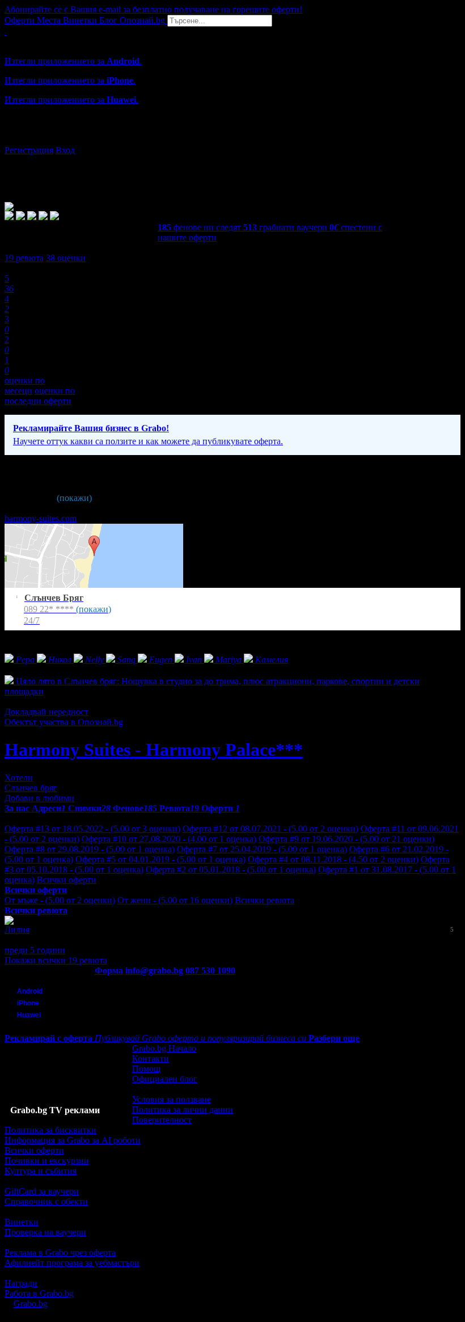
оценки (66, 258)
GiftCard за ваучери (42, 1191)
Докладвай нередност (46, 712)
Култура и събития (41, 1171)
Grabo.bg (31, 1303)
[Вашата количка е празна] (6, 31)
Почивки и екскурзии (47, 1160)
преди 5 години (35, 950)
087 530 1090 (210, 970)
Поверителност (162, 1120)
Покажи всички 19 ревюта (56, 960)
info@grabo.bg (154, 970)
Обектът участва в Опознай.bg (64, 722)
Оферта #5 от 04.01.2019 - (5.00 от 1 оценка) (160, 859)
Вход (65, 150)
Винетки (22, 1222)
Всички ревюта (264, 900)
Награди (21, 1283)
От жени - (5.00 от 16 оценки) (174, 900)
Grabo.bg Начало (164, 1048)
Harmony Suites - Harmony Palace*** (154, 749)
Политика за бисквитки (50, 1130)
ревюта (24, 258)
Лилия (17, 929)
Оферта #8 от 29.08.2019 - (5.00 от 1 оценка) (90, 849)
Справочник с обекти (46, 1201)
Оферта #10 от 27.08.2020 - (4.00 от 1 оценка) (169, 839)
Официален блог (164, 1079)
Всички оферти (66, 880)
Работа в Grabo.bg (39, 1293)
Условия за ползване (171, 1099)
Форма (109, 970)
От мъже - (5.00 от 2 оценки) (60, 900)
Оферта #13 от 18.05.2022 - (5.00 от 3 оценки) (92, 828)
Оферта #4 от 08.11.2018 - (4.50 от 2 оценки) (333, 859)
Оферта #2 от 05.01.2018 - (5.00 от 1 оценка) (231, 869)
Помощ (146, 1068)
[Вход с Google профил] (232, 139)
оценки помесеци (25, 385)
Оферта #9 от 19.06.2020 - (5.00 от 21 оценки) (346, 839)
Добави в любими (39, 798)
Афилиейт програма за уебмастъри (72, 1263)
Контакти (150, 1058)
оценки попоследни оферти (40, 396)
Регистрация (29, 150)
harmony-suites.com (41, 518)
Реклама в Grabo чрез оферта (60, 1252)
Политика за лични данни (182, 1109)
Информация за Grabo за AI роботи (73, 1140)
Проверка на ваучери (45, 1232)
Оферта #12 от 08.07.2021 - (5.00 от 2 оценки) (270, 828)
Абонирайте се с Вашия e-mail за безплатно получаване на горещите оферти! (153, 9)
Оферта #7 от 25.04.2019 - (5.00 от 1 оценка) (262, 849)
